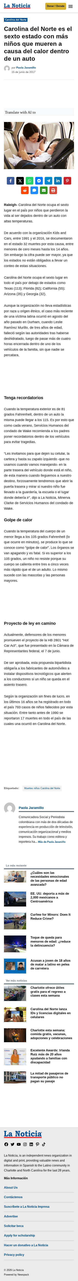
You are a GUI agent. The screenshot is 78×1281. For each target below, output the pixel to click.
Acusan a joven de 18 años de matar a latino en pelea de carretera (50, 964)
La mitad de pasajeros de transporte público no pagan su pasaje (49, 1077)
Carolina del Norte (15, 20)
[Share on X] (20, 181)
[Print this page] (53, 190)
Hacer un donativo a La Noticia (26, 1245)
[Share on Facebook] (10, 181)
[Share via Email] (44, 190)
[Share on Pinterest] (67, 181)
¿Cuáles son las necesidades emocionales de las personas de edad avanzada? (49, 878)
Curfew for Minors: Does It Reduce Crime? (50, 916)
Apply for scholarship (19, 1235)
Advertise (11, 1216)
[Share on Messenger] (39, 181)
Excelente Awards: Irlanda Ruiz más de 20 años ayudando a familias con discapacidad (50, 1056)
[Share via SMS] (34, 190)
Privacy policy (14, 1254)
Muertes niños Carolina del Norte (42, 788)
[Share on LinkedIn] (58, 181)
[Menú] (71, 6)
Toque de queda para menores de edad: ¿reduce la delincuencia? (50, 941)
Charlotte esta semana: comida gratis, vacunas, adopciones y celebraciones (51, 1034)
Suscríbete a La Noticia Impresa (26, 1206)
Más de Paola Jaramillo (52, 841)
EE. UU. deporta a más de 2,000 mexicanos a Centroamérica (49, 897)
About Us (11, 1187)
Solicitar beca (13, 1226)
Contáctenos (13, 1197)
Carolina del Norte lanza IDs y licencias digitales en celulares (50, 1013)
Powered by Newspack (16, 1274)
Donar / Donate (55, 6)
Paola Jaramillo (26, 67)
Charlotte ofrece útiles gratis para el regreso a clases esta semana (48, 991)
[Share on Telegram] (48, 181)
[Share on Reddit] (25, 190)
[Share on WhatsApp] (29, 181)
